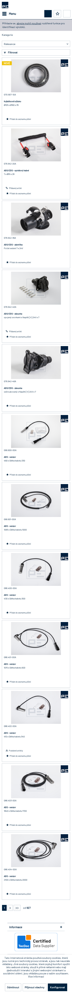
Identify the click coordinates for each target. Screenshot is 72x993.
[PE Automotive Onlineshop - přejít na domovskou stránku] (5, 5)
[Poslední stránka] (17, 908)
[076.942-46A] (36, 362)
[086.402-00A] (36, 707)
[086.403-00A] (36, 781)
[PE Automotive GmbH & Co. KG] (64, 63)
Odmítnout (13, 987)
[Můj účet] (67, 13)
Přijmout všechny (34, 987)
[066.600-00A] (36, 431)
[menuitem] (9, 13)
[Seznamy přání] (57, 13)
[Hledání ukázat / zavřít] (48, 13)
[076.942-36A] (36, 219)
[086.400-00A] (36, 569)
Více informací (36, 976)
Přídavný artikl (15, 188)
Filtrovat (12, 52)
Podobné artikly (16, 750)
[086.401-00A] (36, 638)
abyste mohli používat (29, 23)
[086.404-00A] (36, 850)
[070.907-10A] (36, 75)
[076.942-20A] (36, 144)
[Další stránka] (10, 908)
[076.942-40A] (36, 288)
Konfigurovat (57, 987)
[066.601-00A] (36, 500)
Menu (12, 13)
